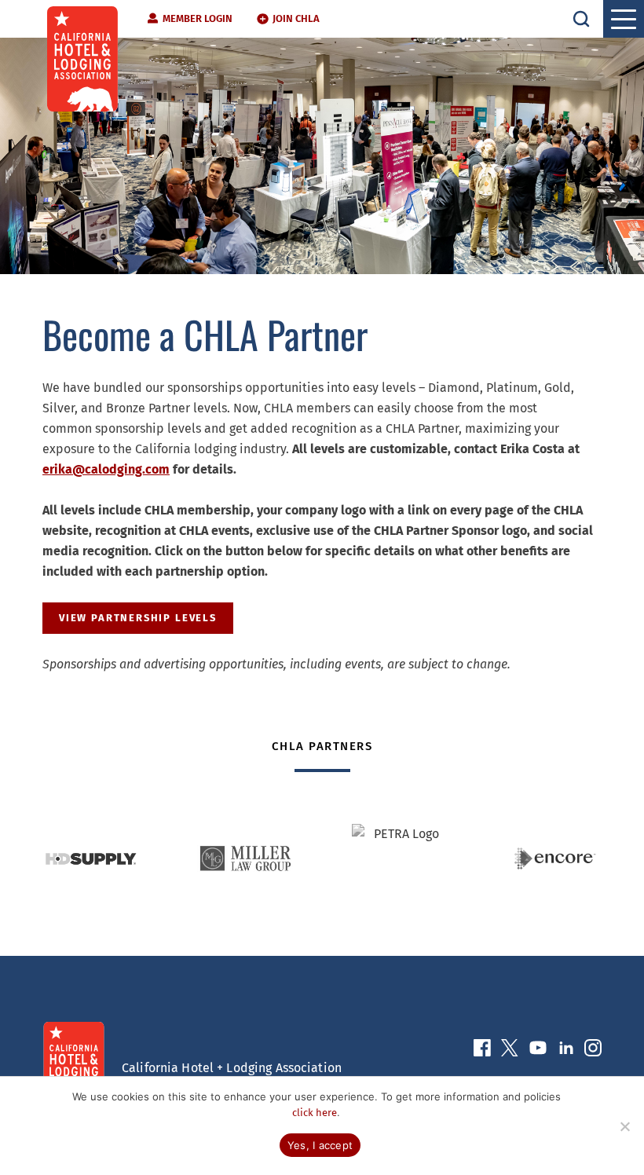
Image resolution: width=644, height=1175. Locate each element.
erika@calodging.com (106, 469)
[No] (624, 1126)
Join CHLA (296, 18)
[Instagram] (593, 1051)
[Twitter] (509, 1051)
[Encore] (555, 859)
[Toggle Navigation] (623, 19)
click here (314, 1112)
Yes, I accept (320, 1145)
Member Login (197, 18)
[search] (581, 19)
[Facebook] (482, 1051)
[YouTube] (538, 1051)
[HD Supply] (90, 859)
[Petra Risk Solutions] (400, 858)
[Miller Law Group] (245, 858)
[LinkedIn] (566, 1051)
